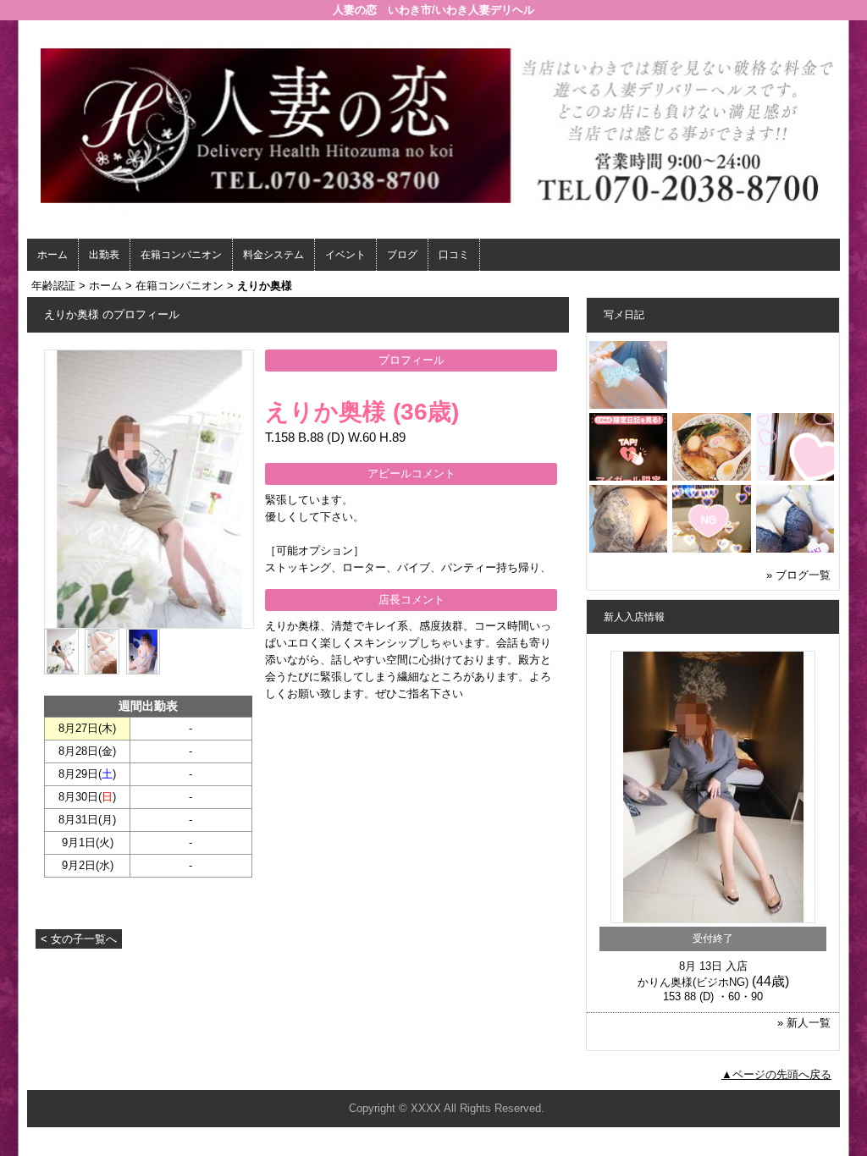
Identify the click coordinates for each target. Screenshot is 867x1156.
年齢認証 (53, 285)
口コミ (454, 255)
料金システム (273, 255)
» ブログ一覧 (798, 575)
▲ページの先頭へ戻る (776, 1074)
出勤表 (104, 255)
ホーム (52, 255)
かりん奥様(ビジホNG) (693, 982)
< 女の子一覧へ (79, 939)
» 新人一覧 (804, 1022)
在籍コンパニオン (181, 255)
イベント (345, 255)
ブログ (402, 255)
